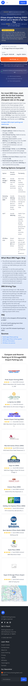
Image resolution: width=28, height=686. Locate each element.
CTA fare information (8, 341)
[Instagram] (10, 622)
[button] (7, 2)
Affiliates (4, 660)
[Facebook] (5, 622)
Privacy (3, 655)
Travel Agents (5, 663)
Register (23, 2)
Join (23, 679)
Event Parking (5, 652)
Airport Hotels (5, 645)
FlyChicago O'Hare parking (10, 337)
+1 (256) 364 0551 (6, 637)
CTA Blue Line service (8, 343)
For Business (5, 647)
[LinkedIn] (7, 622)
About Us (4, 650)
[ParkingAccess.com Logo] (3, 2)
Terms (3, 658)
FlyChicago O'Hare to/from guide (12, 339)
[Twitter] (2, 622)
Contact (3, 665)
